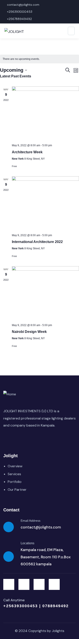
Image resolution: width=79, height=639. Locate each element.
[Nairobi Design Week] (45, 293)
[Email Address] (8, 527)
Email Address (30, 520)
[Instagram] (39, 584)
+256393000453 (21, 606)
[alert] (39, 59)
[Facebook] (23, 584)
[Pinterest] (54, 584)
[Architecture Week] (45, 113)
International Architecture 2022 (37, 242)
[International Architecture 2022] (45, 203)
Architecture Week (27, 152)
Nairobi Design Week (29, 332)
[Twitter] (8, 584)
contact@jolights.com (41, 527)
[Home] (9, 394)
